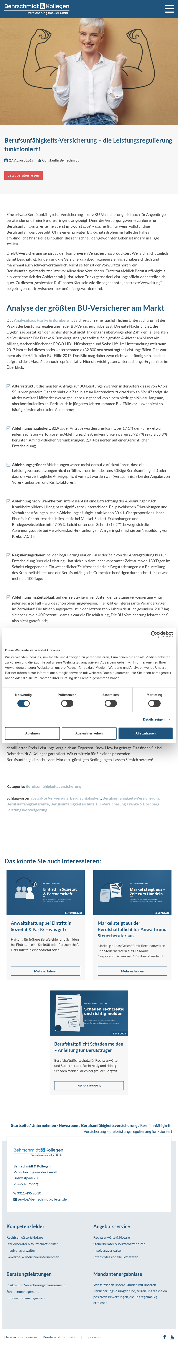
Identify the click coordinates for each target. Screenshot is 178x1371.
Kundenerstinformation (60, 1337)
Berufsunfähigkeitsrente (28, 804)
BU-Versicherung (111, 804)
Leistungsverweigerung (27, 809)
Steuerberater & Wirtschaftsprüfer (32, 1244)
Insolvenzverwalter (21, 1250)
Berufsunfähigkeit (85, 798)
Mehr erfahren (45, 971)
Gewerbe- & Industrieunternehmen (33, 1257)
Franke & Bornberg (143, 804)
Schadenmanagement (23, 1291)
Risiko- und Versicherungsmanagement (36, 1285)
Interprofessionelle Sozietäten (115, 1257)
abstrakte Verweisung (49, 798)
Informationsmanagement (26, 1298)
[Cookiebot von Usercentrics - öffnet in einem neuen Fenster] (154, 634)
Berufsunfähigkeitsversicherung (53, 786)
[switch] (67, 703)
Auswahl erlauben (89, 733)
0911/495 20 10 (28, 1193)
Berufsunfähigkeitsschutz (72, 804)
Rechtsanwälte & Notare (25, 1237)
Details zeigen (154, 719)
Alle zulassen (145, 733)
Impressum (92, 1337)
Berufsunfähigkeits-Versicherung (131, 798)
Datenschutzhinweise (20, 1337)
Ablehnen (32, 733)
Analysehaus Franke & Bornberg (41, 320)
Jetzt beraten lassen (23, 175)
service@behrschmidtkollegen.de (42, 1199)
